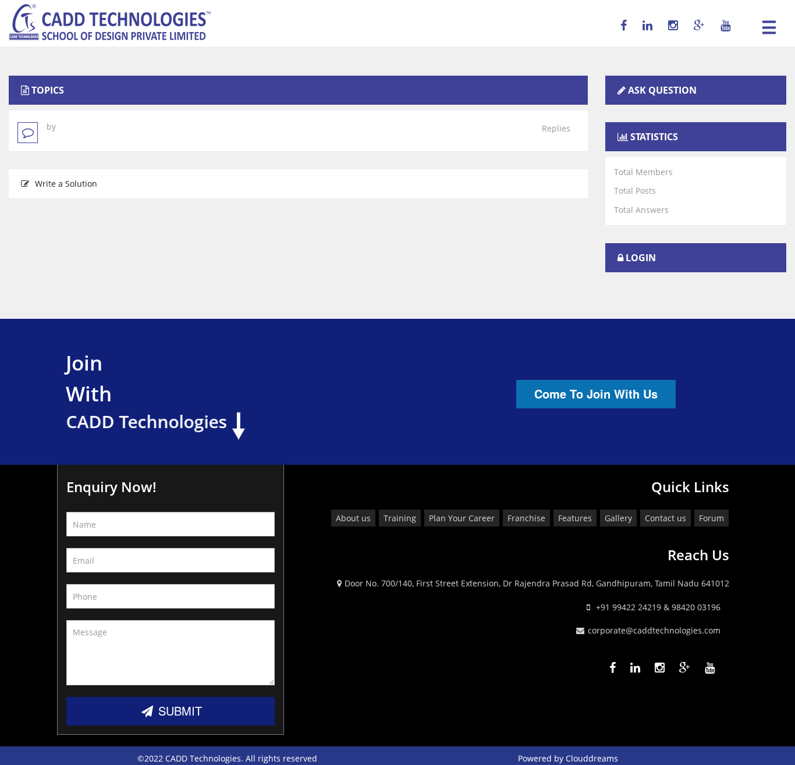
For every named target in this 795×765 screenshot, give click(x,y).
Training (400, 518)
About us (353, 518)
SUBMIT (178, 710)
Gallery (618, 518)
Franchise (526, 518)
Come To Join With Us (596, 393)
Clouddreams (592, 758)
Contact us (665, 518)
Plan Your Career (462, 518)
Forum (711, 518)
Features (575, 518)
